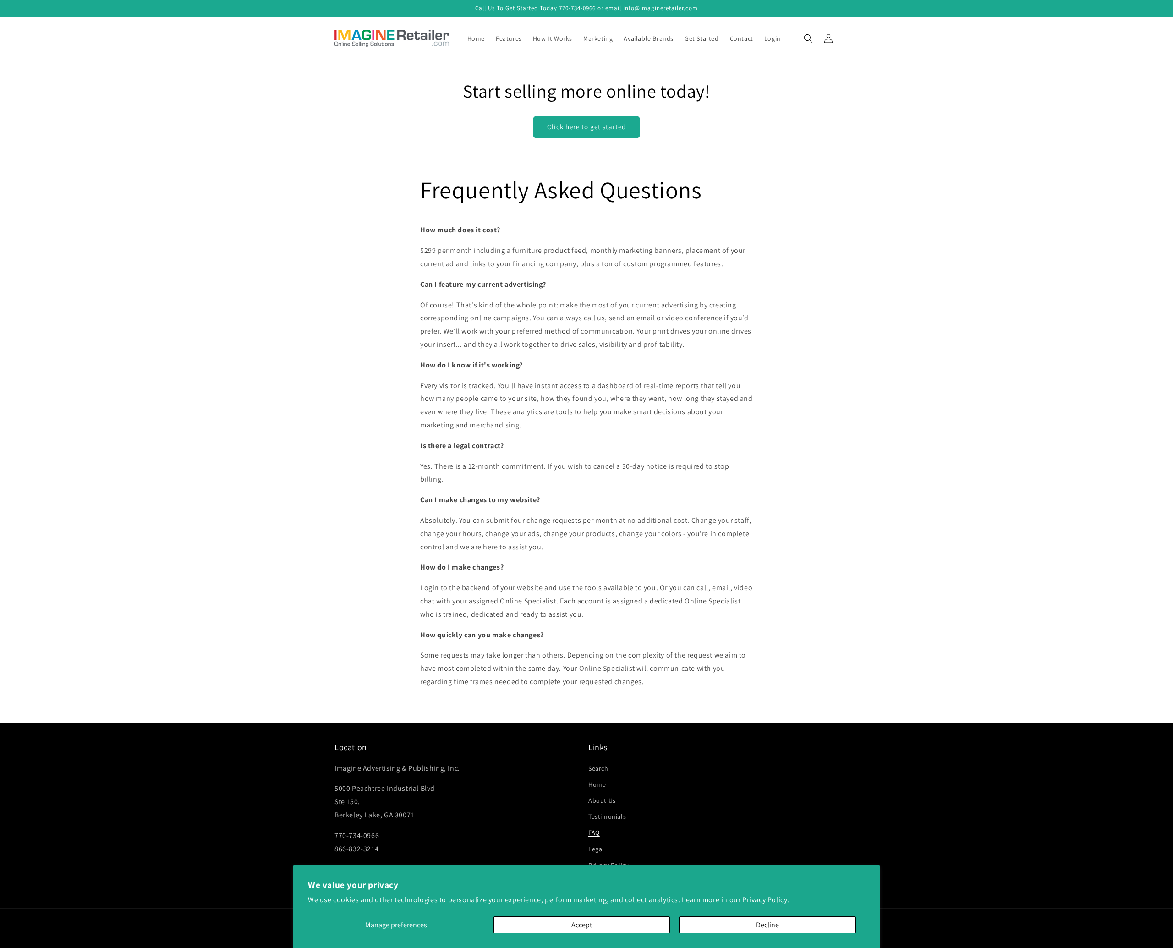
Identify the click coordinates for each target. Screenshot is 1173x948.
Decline (767, 925)
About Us (602, 800)
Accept (581, 925)
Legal (596, 849)
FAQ (594, 832)
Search (598, 768)
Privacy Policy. (765, 899)
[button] (808, 38)
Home (597, 784)
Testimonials (607, 816)
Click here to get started (586, 126)
